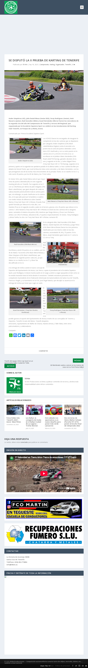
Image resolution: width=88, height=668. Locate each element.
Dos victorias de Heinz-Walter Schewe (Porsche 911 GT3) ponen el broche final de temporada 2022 (73, 422)
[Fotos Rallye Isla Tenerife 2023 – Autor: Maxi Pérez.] (15, 410)
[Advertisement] (44, 31)
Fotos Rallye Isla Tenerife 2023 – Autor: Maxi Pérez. (14, 420)
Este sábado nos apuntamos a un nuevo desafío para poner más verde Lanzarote (53, 422)
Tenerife (68, 64)
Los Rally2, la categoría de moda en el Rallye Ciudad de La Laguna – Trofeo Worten (33, 422)
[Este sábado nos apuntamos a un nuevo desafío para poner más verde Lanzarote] (53, 410)
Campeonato (44, 64)
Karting (52, 64)
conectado (24, 442)
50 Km (25, 64)
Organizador (60, 64)
